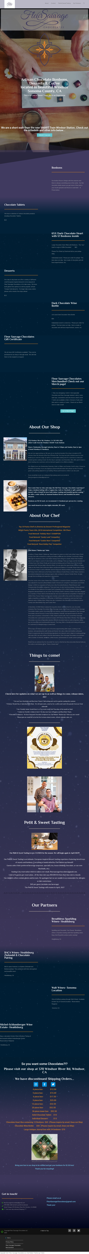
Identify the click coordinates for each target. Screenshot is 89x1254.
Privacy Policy (9, 1242)
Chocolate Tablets (14, 204)
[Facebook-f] (44, 1084)
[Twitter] (53, 1084)
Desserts (9, 270)
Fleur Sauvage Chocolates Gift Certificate (19, 338)
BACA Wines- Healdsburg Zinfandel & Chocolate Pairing (19, 955)
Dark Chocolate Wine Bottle (64, 304)
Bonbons (57, 167)
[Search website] (84, 3)
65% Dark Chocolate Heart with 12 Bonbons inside (67, 235)
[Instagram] (36, 1084)
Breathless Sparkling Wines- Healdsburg (64, 920)
